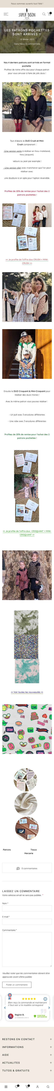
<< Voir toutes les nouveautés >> (27, 692)
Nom (5, 903)
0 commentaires (29, 868)
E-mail (5, 916)
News (22, 43)
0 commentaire (33, 43)
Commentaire (9, 930)
